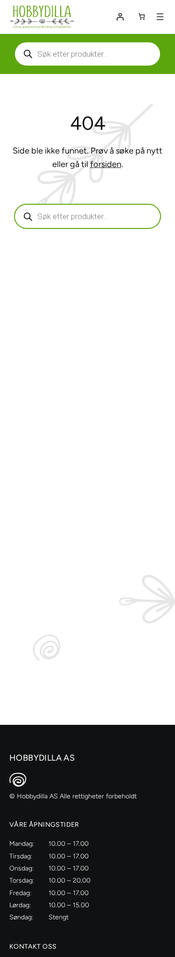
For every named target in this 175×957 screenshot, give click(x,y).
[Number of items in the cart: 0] (141, 16)
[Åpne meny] (160, 16)
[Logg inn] (120, 17)
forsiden (105, 164)
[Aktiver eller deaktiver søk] (87, 54)
